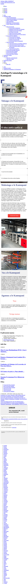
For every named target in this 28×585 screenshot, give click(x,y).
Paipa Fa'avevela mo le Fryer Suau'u (17, 34)
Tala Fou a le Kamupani (11, 57)
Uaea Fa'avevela (10, 42)
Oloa (4, 25)
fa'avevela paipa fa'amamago (7, 397)
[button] (14, 215)
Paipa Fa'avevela (10, 26)
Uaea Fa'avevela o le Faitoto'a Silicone (18, 43)
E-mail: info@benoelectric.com (8, 2)
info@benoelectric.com (8, 339)
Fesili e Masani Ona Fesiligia (12, 24)
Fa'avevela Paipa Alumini (12, 54)
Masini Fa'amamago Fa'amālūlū (12, 399)
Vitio (4, 61)
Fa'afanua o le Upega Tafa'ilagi (8, 395)
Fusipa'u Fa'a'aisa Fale (14, 39)
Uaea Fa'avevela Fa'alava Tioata (16, 44)
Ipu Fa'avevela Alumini (11, 52)
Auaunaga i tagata (7, 55)
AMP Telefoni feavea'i (20, 395)
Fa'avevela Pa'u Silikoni (11, 35)
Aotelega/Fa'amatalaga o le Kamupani (15, 19)
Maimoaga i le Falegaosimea (12, 22)
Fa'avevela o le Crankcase (15, 38)
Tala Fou (5, 56)
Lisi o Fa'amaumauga (11, 17)
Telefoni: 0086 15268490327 (7, 1)
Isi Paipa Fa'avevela (13, 32)
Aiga (4, 15)
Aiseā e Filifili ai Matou (11, 20)
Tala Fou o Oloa (10, 59)
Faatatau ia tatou (7, 16)
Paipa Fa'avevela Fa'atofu (15, 33)
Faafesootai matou (7, 60)
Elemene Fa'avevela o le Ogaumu (16, 29)
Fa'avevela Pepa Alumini (12, 51)
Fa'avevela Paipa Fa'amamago (16, 41)
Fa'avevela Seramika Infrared (13, 50)
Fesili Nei (3, 329)
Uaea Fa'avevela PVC (14, 48)
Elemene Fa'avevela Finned (15, 30)
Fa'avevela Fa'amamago (14, 28)
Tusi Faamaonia (9, 21)
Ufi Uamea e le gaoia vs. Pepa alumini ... (12, 371)
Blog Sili (8, 64)
